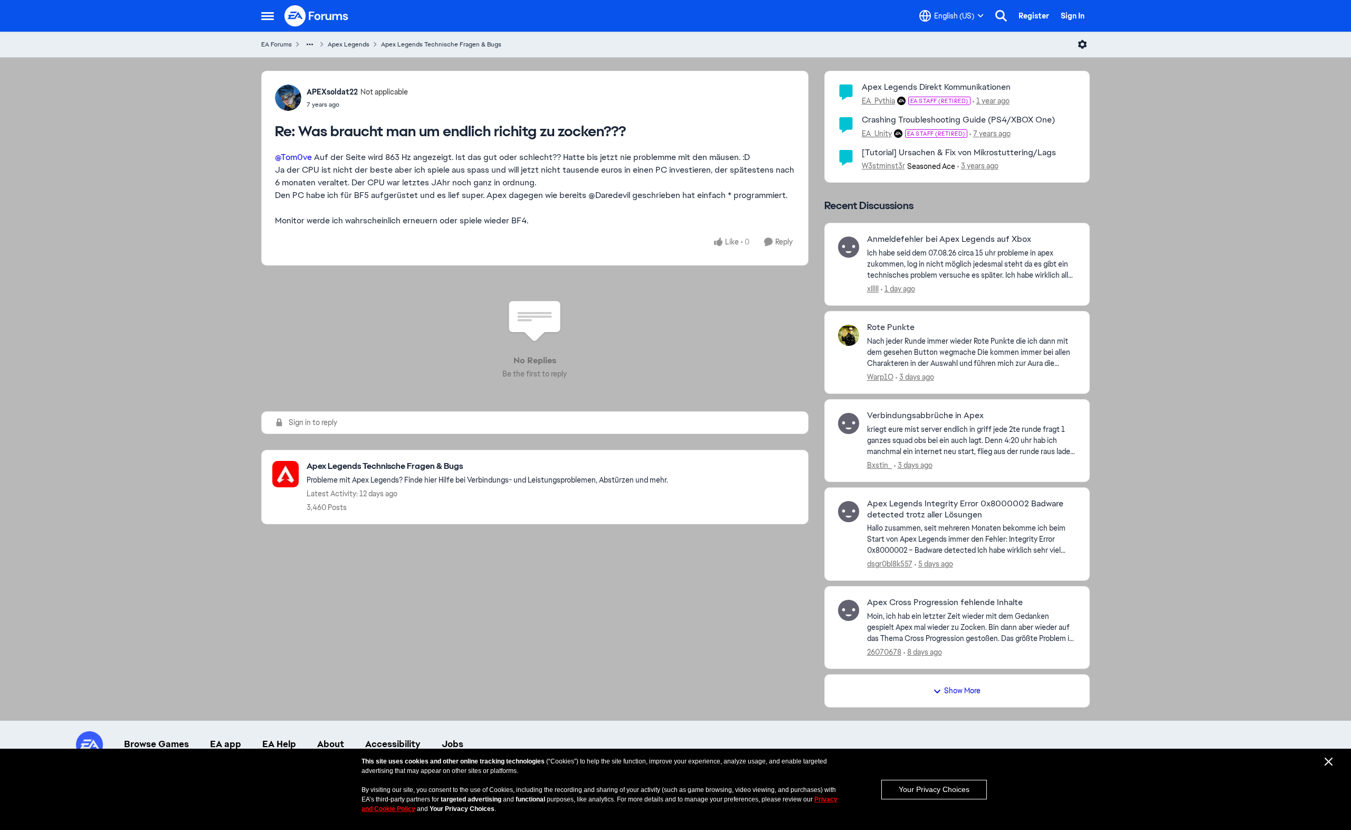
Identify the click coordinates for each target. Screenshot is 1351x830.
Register (1034, 16)
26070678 (884, 652)
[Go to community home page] (316, 15)
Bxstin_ (879, 465)
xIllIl (873, 289)
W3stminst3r (883, 166)
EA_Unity (877, 133)
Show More (962, 690)
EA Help (279, 744)
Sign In (1072, 16)
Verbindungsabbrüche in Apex (925, 415)
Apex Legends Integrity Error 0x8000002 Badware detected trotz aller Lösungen (965, 509)
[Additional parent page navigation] (309, 44)
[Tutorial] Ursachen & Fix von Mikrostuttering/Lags (959, 152)
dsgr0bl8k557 (889, 564)
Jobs (452, 744)
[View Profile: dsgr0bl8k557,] (848, 511)
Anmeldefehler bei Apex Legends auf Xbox (949, 239)
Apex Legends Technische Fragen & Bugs (441, 44)
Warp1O (880, 377)
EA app (225, 744)
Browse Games (156, 744)
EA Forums (276, 44)
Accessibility (393, 744)
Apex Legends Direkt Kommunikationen (936, 86)
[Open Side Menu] (267, 16)
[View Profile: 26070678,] (848, 610)
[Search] (1001, 16)
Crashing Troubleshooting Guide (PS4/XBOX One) (958, 119)
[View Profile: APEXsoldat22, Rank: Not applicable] (288, 97)
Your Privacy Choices (934, 789)
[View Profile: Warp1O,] (848, 335)
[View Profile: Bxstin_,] (848, 423)
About (330, 744)
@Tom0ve (293, 157)
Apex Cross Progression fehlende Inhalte (945, 602)
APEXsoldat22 (332, 92)
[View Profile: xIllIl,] (848, 247)
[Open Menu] (1082, 44)
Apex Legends (348, 44)
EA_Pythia (878, 101)
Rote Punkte (891, 327)
